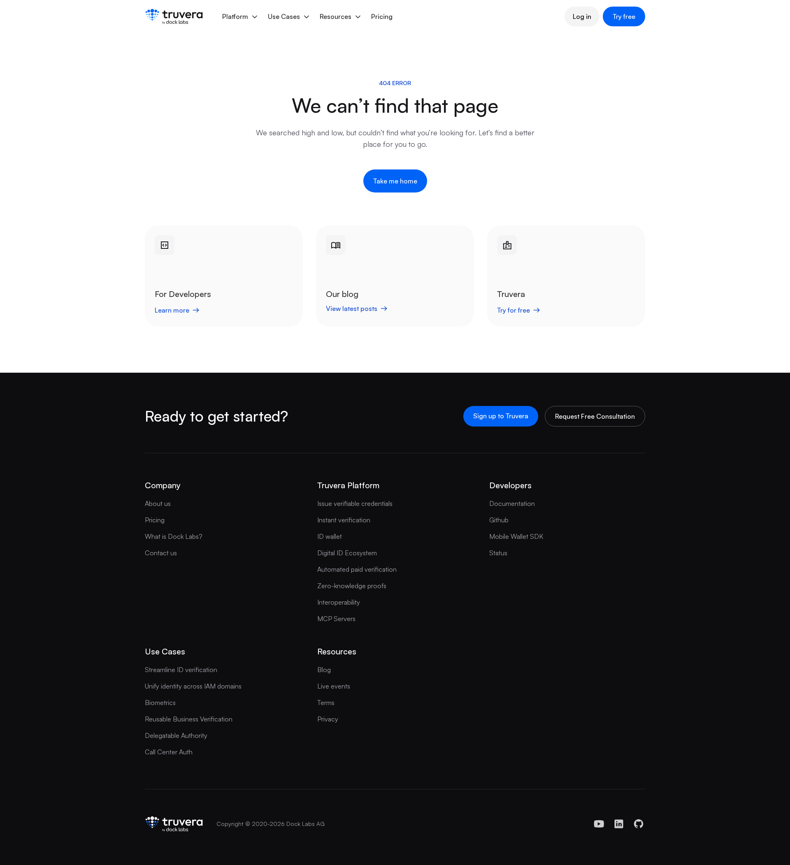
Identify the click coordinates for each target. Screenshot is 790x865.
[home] (174, 16)
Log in (582, 16)
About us (158, 503)
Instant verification (343, 520)
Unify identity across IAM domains (193, 686)
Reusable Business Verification (188, 719)
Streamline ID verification (181, 670)
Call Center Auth (169, 752)
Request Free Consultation (595, 416)
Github (499, 520)
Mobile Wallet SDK (516, 536)
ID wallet (329, 536)
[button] (239, 16)
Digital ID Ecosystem (347, 553)
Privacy (327, 719)
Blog (324, 670)
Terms (326, 702)
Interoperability (338, 602)
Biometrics (160, 702)
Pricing (382, 16)
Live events (333, 686)
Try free (624, 16)
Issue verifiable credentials (355, 503)
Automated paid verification (357, 569)
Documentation (512, 503)
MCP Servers (336, 619)
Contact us (161, 553)
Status (498, 553)
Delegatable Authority (176, 735)
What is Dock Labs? (173, 536)
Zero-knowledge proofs (351, 586)
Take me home (395, 181)
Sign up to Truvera (500, 416)
